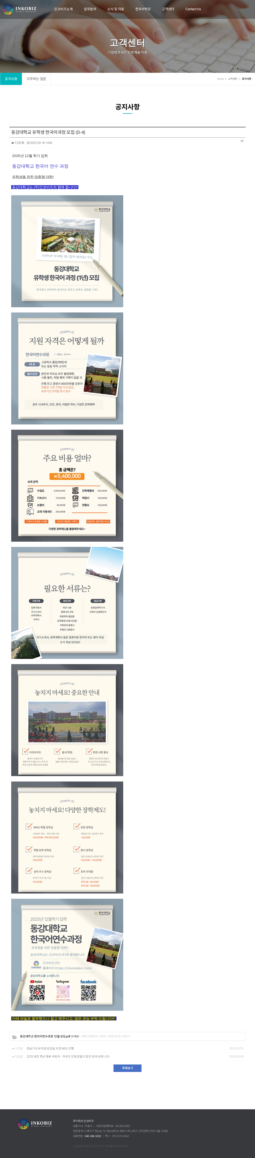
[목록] (241, 141)
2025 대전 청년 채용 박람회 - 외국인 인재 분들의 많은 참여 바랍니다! (68, 1056)
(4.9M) (49, 1036)
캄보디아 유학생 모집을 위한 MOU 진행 (50, 1048)
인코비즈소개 (63, 9)
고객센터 (168, 9)
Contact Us (193, 9)
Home (220, 78)
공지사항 (11, 79)
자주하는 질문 (36, 79)
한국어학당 (143, 9)
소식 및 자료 (115, 9)
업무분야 (90, 9)
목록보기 (127, 1068)
